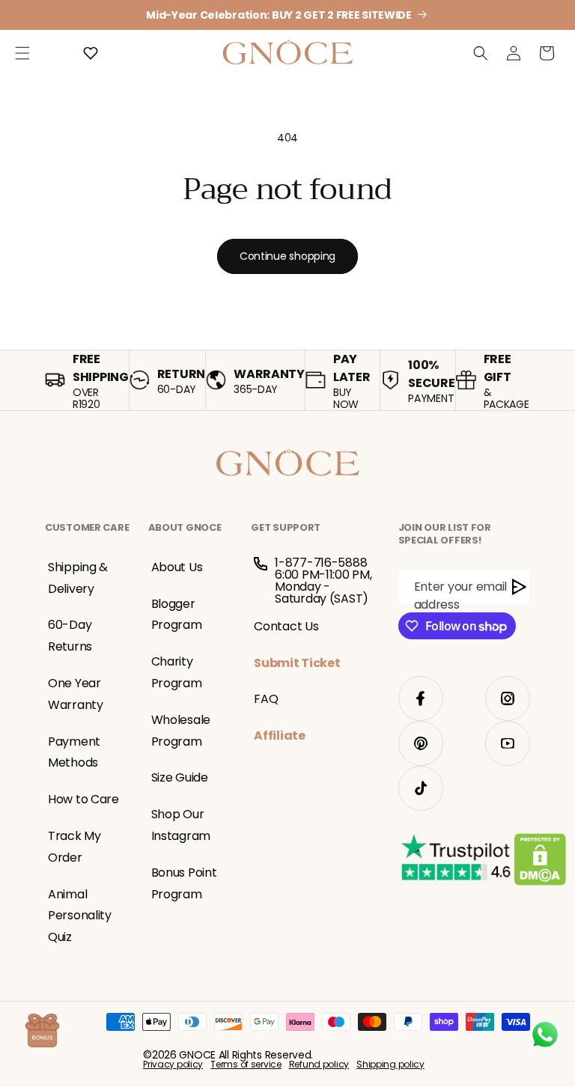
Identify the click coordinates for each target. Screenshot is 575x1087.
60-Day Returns (70, 635)
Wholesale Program (180, 730)
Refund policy (319, 1064)
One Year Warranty (75, 694)
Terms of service (246, 1064)
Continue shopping (287, 256)
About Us (177, 567)
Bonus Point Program (184, 883)
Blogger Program (176, 614)
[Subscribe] (519, 587)
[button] (22, 53)
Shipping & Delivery (78, 577)
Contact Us (286, 626)
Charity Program (176, 672)
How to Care (83, 799)
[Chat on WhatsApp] (545, 1035)
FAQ (266, 698)
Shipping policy (390, 1064)
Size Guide (179, 777)
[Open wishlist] (90, 53)
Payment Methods (74, 752)
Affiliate (279, 735)
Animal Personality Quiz (80, 916)
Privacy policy (173, 1064)
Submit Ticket (297, 663)
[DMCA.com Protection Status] (540, 862)
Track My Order (74, 846)
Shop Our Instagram (180, 825)
